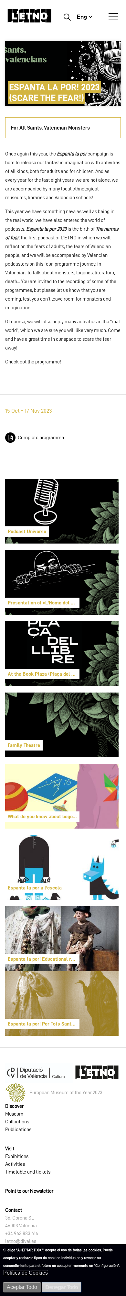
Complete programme (41, 437)
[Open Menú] (113, 16)
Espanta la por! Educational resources (43, 959)
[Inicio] (29, 18)
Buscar (67, 16)
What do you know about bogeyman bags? (43, 816)
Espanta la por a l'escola (35, 887)
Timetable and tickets (27, 1172)
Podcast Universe (27, 531)
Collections (17, 1121)
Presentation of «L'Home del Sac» (43, 602)
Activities (15, 1164)
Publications (18, 1129)
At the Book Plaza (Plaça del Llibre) (43, 674)
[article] (62, 511)
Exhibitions (16, 1156)
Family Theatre (24, 745)
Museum (14, 1114)
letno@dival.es (20, 1241)
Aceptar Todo (22, 1287)
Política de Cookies (25, 1273)
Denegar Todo (61, 1287)
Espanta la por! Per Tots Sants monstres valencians (43, 1023)
